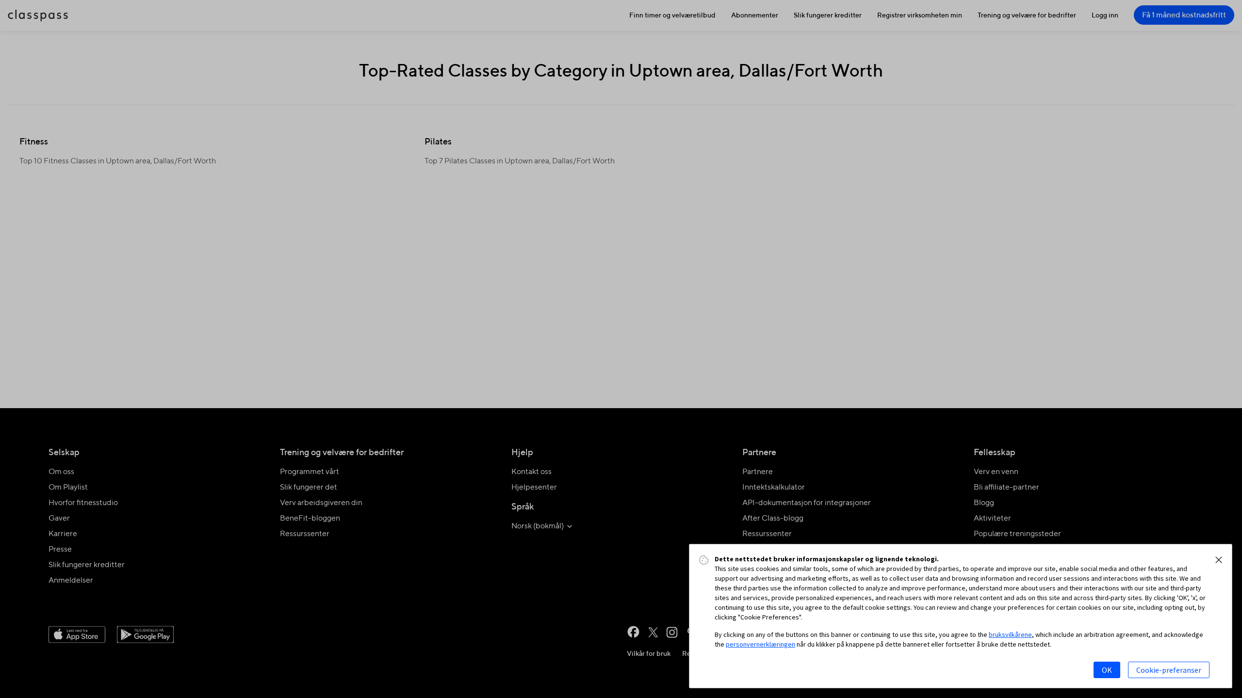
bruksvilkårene (1010, 634)
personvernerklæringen (760, 644)
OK (1107, 670)
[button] (1218, 559)
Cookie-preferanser (1168, 670)
